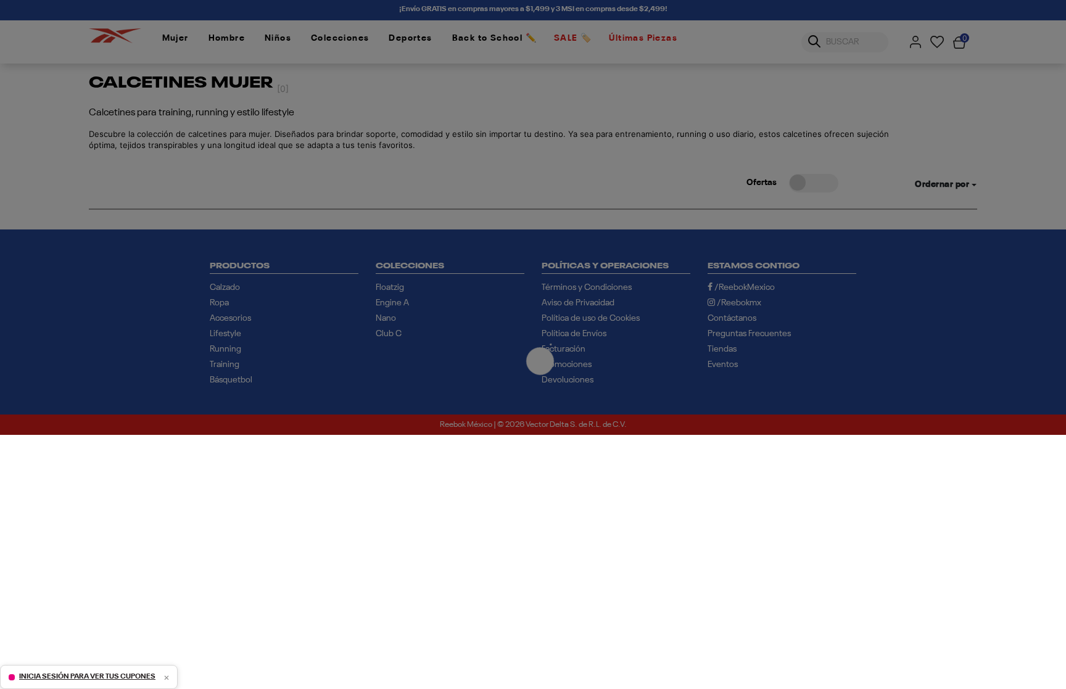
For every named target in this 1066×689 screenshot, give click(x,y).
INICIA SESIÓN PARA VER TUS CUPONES (87, 676)
